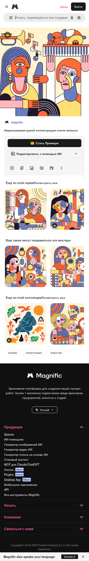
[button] (44, 409)
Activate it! (69, 556)
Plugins (13, 474)
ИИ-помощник (13, 439)
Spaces (9, 434)
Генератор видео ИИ (18, 449)
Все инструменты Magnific (22, 495)
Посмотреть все (46, 183)
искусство (56, 352)
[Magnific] (44, 376)
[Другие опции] (61, 168)
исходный (28, 35)
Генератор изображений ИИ (23, 444)
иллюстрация (34, 352)
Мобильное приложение (20, 485)
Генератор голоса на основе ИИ (26, 454)
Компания (12, 517)
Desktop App (17, 480)
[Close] (83, 556)
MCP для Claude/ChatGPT (22, 464)
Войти (78, 7)
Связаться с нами (19, 528)
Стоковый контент (16, 459)
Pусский (44, 410)
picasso (12, 352)
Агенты (13, 469)
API (6, 489)
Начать (10, 505)
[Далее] (83, 209)
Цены (64, 7)
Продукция (13, 427)
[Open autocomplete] (9, 17)
